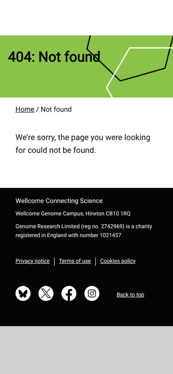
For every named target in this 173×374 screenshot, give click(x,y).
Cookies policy (118, 261)
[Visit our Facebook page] (69, 294)
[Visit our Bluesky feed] (23, 294)
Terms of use (75, 261)
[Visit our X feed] (46, 294)
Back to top (130, 295)
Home (25, 109)
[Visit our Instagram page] (91, 294)
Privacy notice (33, 261)
